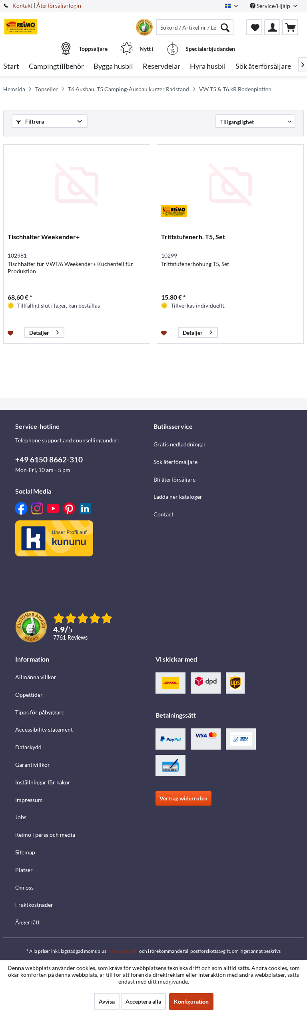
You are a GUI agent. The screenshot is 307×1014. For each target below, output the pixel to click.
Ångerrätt (27, 922)
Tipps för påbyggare (39, 712)
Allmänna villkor (35, 677)
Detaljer (39, 332)
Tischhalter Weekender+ (44, 236)
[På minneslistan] (11, 332)
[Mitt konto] (272, 27)
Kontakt (22, 5)
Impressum (29, 799)
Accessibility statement (44, 729)
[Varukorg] (290, 27)
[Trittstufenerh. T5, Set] (230, 185)
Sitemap (25, 852)
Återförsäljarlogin (58, 5)
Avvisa (107, 1001)
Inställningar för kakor (42, 782)
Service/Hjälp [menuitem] (273, 5)
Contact (163, 514)
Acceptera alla (143, 1001)
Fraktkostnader (34, 904)
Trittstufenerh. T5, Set (193, 236)
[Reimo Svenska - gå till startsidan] (21, 27)
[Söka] (225, 27)
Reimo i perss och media (45, 834)
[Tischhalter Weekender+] (77, 185)
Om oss (24, 887)
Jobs (20, 817)
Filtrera (34, 121)
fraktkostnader (122, 951)
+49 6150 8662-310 (49, 459)
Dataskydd (28, 747)
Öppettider (29, 694)
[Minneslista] (254, 27)
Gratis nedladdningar (180, 444)
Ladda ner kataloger (178, 496)
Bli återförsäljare (174, 479)
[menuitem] (194, 27)
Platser (24, 869)
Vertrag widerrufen (183, 798)
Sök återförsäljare (175, 461)
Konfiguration (191, 1001)
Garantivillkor (32, 764)
